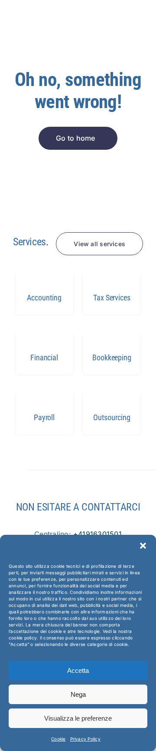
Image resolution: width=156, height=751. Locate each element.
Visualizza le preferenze (78, 718)
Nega (78, 694)
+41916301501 (97, 534)
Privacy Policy (85, 738)
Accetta (78, 670)
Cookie (58, 738)
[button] (143, 545)
